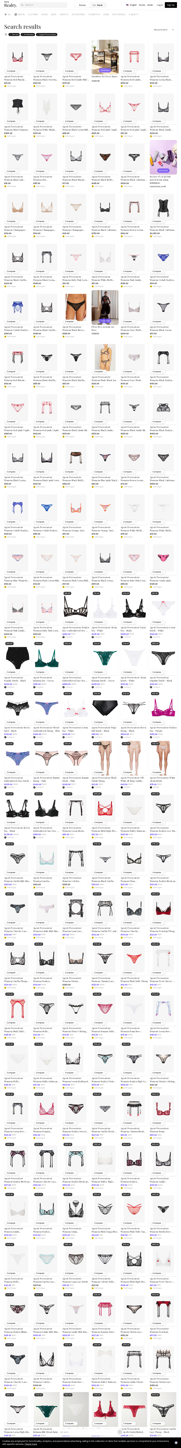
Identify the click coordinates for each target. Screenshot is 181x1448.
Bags (53, 14)
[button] (12, 71)
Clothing (33, 14)
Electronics (118, 14)
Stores (142, 5)
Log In (160, 5)
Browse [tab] (82, 5)
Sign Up (171, 5)
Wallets (64, 14)
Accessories (78, 14)
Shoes (44, 14)
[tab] (99, 5)
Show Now (105, 70)
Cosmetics (94, 14)
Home (106, 14)
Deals (150, 5)
